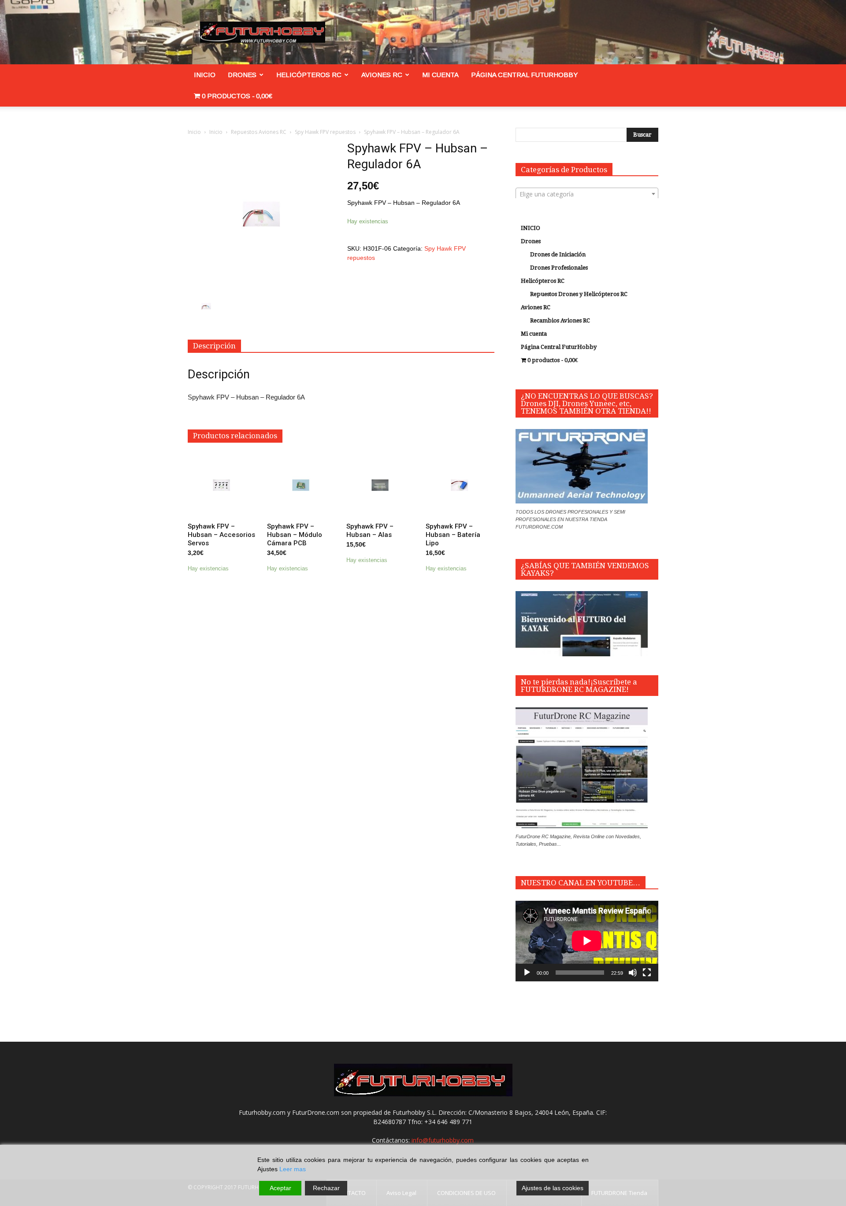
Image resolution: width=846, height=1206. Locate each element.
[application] (587, 941)
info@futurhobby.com (443, 1140)
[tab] (214, 346)
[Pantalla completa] (646, 972)
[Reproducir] (527, 972)
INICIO (204, 74)
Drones (242, 74)
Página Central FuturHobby (524, 74)
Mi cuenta (440, 74)
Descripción (214, 345)
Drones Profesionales (559, 267)
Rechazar (326, 1187)
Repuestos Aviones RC (258, 132)
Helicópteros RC (308, 74)
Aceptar (280, 1187)
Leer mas (292, 1169)
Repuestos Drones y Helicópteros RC (578, 294)
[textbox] (587, 194)
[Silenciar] (632, 972)
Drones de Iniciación (558, 254)
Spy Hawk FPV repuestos (325, 132)
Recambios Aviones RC (560, 320)
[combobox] (587, 194)
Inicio (194, 132)
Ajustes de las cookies (552, 1187)
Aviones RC (381, 74)
